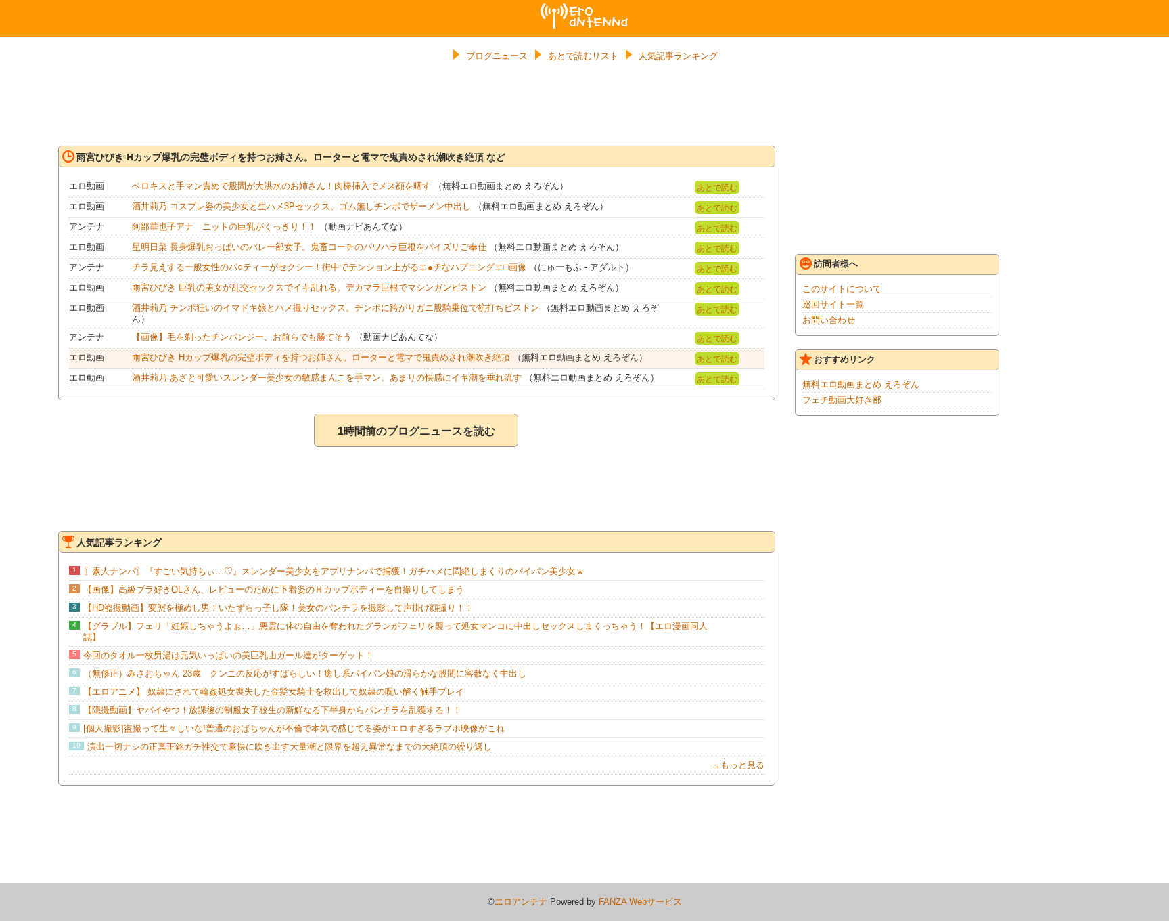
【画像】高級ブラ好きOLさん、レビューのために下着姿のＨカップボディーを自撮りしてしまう (273, 589)
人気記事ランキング (678, 56)
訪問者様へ (836, 264)
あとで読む (717, 187)
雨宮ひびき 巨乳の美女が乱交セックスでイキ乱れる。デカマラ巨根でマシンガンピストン (309, 287)
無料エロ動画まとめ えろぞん (860, 384)
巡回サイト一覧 (833, 304)
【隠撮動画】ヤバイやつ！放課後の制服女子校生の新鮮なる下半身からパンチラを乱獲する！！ (272, 710)
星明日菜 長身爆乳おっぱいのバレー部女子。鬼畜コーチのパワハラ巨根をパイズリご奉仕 (309, 247)
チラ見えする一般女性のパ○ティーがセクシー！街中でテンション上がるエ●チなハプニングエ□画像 (329, 267)
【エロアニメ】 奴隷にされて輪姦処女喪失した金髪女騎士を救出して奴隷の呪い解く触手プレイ (273, 692)
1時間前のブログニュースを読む (416, 431)
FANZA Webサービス (640, 902)
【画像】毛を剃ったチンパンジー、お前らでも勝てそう (242, 337)
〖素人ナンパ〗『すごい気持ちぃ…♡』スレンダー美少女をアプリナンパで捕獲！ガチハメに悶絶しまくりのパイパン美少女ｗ (333, 571)
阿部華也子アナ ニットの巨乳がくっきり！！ (224, 226)
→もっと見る (738, 765)
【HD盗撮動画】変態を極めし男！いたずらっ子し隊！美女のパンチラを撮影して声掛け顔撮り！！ (278, 608)
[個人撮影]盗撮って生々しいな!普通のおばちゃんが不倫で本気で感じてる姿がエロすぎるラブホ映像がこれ (294, 728)
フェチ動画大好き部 (841, 400)
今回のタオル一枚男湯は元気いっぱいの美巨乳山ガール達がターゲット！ (228, 655)
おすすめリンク (844, 359)
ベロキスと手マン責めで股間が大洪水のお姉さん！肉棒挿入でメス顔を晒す (281, 186)
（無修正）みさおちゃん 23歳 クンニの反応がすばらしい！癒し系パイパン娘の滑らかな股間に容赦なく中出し (304, 673)
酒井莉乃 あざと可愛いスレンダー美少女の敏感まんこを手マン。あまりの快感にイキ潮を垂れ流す (327, 377)
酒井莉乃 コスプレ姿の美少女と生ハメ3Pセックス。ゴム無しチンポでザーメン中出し (301, 206)
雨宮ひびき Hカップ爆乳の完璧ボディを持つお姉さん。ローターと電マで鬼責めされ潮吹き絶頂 (321, 357)
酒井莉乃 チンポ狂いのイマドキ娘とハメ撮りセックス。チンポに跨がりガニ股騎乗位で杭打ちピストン (335, 308)
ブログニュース (497, 56)
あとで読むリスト (583, 56)
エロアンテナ (584, 8)
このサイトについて (841, 289)
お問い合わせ (828, 320)
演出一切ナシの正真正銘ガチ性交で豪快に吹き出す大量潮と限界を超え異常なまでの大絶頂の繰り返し (289, 747)
